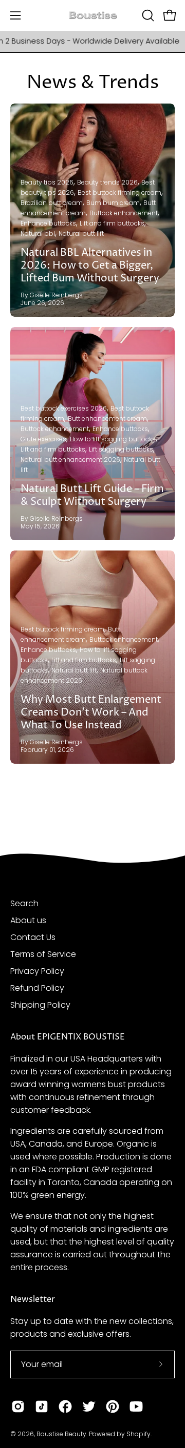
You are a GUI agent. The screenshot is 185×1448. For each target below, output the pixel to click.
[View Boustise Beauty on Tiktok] (41, 1406)
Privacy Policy (37, 971)
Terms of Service (43, 954)
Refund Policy (37, 988)
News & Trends (93, 82)
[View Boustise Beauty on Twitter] (89, 1406)
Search (24, 903)
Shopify (138, 1434)
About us (28, 920)
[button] (147, 15)
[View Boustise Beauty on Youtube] (136, 1406)
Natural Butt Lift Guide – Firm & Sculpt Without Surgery (92, 495)
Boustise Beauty (61, 1434)
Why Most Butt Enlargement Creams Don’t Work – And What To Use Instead (91, 712)
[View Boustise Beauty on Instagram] (18, 1406)
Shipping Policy (40, 1005)
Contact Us (32, 937)
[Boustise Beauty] (92, 16)
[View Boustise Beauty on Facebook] (65, 1406)
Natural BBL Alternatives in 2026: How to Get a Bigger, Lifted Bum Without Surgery (90, 265)
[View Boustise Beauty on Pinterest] (112, 1406)
